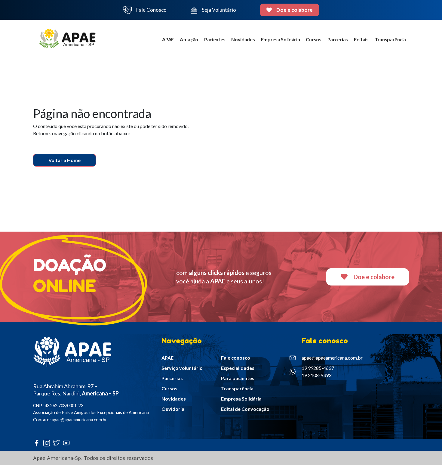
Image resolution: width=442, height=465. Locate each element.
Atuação (189, 39)
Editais (361, 39)
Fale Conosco (151, 10)
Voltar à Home (64, 160)
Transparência (390, 39)
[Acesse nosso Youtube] (68, 442)
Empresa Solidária (280, 39)
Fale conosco (235, 357)
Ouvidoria (172, 409)
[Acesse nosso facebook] (38, 442)
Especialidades (237, 368)
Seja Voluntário (219, 10)
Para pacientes (237, 378)
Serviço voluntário (182, 368)
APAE (168, 39)
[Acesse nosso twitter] (58, 442)
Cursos (313, 39)
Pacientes (214, 39)
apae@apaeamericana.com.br (332, 357)
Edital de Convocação (245, 409)
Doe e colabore (294, 10)
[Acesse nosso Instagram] (48, 442)
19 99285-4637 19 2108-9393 (318, 371)
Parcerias (337, 39)
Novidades (243, 39)
